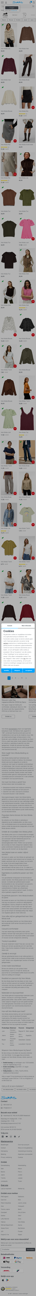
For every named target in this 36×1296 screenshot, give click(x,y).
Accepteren (28, 670)
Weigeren (17, 670)
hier (24, 658)
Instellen (6, 670)
